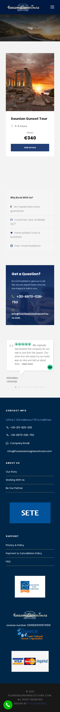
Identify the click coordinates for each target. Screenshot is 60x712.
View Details (30, 147)
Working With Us (15, 480)
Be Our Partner (14, 488)
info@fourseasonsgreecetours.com (30, 451)
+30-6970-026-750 (22, 435)
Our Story (11, 471)
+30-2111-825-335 (21, 427)
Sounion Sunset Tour (29, 118)
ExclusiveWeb (37, 703)
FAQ (8, 561)
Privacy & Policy (15, 545)
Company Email (19, 443)
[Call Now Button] (7, 704)
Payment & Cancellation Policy (24, 553)
